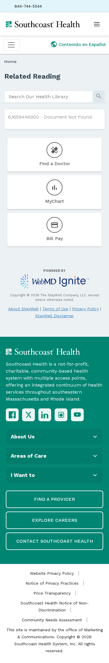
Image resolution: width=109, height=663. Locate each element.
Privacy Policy (85, 308)
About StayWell (23, 308)
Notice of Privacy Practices (52, 583)
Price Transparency (52, 593)
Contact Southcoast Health (54, 541)
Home (10, 61)
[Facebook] (12, 414)
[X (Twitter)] (28, 414)
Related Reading (32, 76)
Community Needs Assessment (52, 620)
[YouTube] (77, 414)
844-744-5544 (28, 6)
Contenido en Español (82, 44)
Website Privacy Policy (52, 573)
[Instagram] (61, 414)
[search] (48, 96)
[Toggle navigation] (11, 45)
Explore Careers (54, 520)
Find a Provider (54, 499)
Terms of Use (55, 308)
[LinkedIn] (44, 414)
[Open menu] (96, 24)
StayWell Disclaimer (54, 315)
